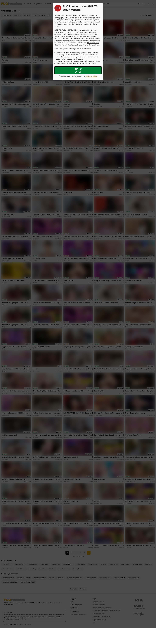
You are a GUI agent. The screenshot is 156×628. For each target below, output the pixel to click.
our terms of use (91, 76)
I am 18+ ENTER (78, 70)
